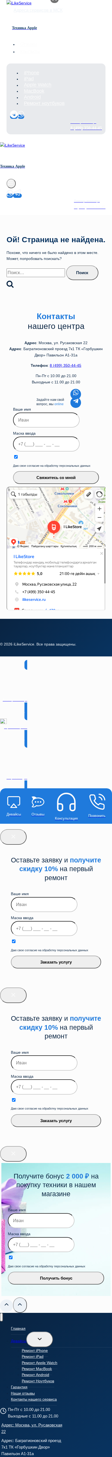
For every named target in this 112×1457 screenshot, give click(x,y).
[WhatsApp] (21, 116)
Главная (18, 1328)
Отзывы (28, 44)
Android (32, 97)
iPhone (31, 72)
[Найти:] (36, 273)
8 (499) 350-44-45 (65, 365)
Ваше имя (22, 409)
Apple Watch (37, 85)
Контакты (30, 51)
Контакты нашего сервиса (34, 1399)
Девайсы (18, 1341)
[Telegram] (14, 116)
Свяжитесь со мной (56, 477)
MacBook (34, 91)
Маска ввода (24, 433)
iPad (29, 78)
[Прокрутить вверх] (6, 1306)
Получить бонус (56, 1278)
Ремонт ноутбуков (44, 103)
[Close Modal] (13, 837)
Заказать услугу (56, 962)
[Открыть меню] (11, 183)
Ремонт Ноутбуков (38, 1381)
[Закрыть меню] (1, 1317)
